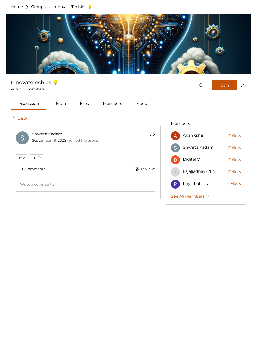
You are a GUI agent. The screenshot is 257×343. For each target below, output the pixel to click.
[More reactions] (36, 157)
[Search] (201, 85)
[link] (28, 103)
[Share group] (243, 85)
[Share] (152, 134)
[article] (86, 162)
